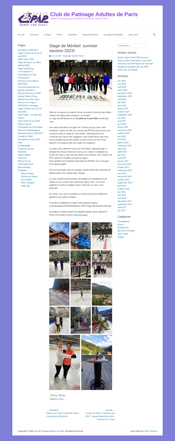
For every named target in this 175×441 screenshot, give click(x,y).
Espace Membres (90, 34)
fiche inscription (81, 215)
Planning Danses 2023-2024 (30, 133)
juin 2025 (122, 102)
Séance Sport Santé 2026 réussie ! (133, 57)
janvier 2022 (123, 161)
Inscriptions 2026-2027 (28, 50)
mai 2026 (122, 84)
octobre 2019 (123, 179)
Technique (22, 170)
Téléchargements (25, 164)
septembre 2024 (125, 115)
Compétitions (123, 221)
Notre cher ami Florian (127, 70)
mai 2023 (122, 139)
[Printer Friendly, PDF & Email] (57, 396)
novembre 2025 (125, 93)
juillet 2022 (122, 152)
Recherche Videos (29, 176)
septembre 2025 (125, 96)
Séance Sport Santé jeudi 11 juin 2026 (134, 60)
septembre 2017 (125, 204)
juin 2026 (122, 81)
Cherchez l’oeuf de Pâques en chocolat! (135, 63)
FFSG (59, 34)
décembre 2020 (125, 176)
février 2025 (123, 108)
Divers (120, 224)
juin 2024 (122, 118)
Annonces (34, 34)
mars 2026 (122, 90)
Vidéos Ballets (24, 155)
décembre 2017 (125, 201)
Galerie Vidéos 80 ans (27, 96)
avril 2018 (122, 198)
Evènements (23, 78)
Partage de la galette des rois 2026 (133, 67)
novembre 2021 (125, 164)
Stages (61, 399)
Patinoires (22, 152)
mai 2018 (122, 195)
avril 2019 (122, 186)
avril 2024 (122, 124)
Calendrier (72, 34)
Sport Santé (123, 234)
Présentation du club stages (30, 127)
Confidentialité (24, 145)
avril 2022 (122, 158)
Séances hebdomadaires (29, 130)
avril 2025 (122, 105)
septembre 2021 (125, 170)
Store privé (133, 34)
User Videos (26, 179)
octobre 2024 (123, 112)
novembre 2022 (125, 145)
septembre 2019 (125, 182)
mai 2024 (122, 121)
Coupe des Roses (26, 149)
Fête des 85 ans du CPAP (29, 93)
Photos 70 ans (24, 161)
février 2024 (123, 127)
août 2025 (122, 99)
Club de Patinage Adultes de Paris (94, 14)
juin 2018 (122, 192)
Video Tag (25, 186)
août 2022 (122, 149)
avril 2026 (122, 87)
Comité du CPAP (25, 136)
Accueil (21, 34)
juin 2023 (122, 136)
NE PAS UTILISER (126, 231)
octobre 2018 (123, 189)
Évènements (123, 227)
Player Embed (27, 173)
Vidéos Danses (24, 124)
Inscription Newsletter (113, 34)
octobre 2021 (123, 167)
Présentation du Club (27, 75)
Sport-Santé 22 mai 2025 (29, 121)
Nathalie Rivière (77, 56)
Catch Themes (150, 431)
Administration (24, 167)
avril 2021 (122, 173)
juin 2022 (122, 155)
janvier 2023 (123, 142)
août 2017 (122, 207)
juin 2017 (122, 210)
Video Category (28, 182)
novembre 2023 (125, 130)
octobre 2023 (123, 133)
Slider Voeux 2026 (26, 59)
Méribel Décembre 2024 (28, 99)
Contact (47, 34)
